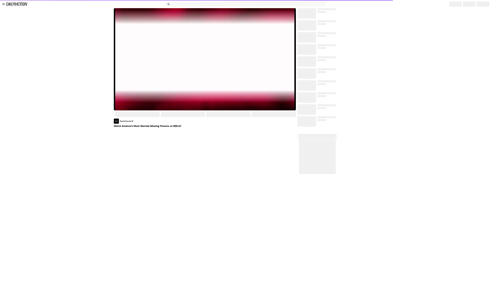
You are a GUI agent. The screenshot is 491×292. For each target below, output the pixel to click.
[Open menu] (4, 4)
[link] (123, 121)
